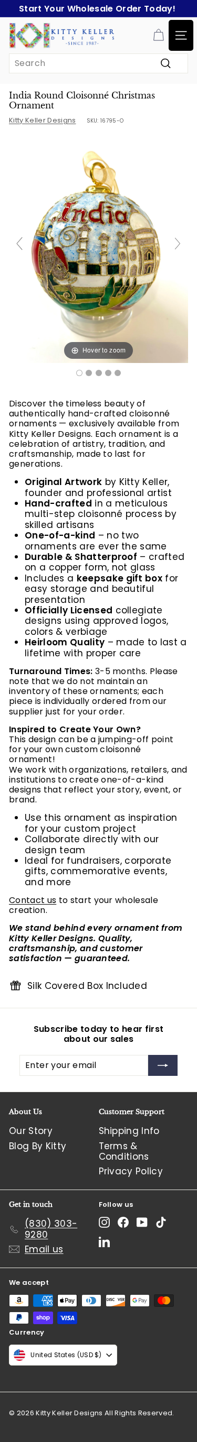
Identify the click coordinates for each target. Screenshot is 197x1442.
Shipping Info (129, 1131)
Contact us (32, 900)
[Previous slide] (19, 243)
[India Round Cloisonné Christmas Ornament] (79, 373)
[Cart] (158, 35)
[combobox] (98, 63)
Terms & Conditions (124, 1151)
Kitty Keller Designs (42, 120)
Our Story (31, 1131)
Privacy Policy (131, 1171)
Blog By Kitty (37, 1146)
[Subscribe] (163, 1065)
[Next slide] (177, 243)
